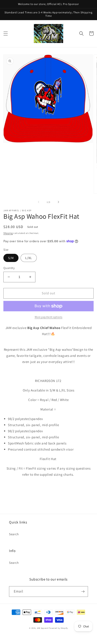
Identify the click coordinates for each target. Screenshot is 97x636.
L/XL (28, 258)
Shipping (8, 233)
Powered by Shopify (58, 628)
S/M (11, 258)
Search (14, 534)
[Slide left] (39, 202)
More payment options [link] (48, 317)
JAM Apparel (43, 628)
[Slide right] (58, 202)
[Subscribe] (83, 591)
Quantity (9, 268)
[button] (6, 33)
